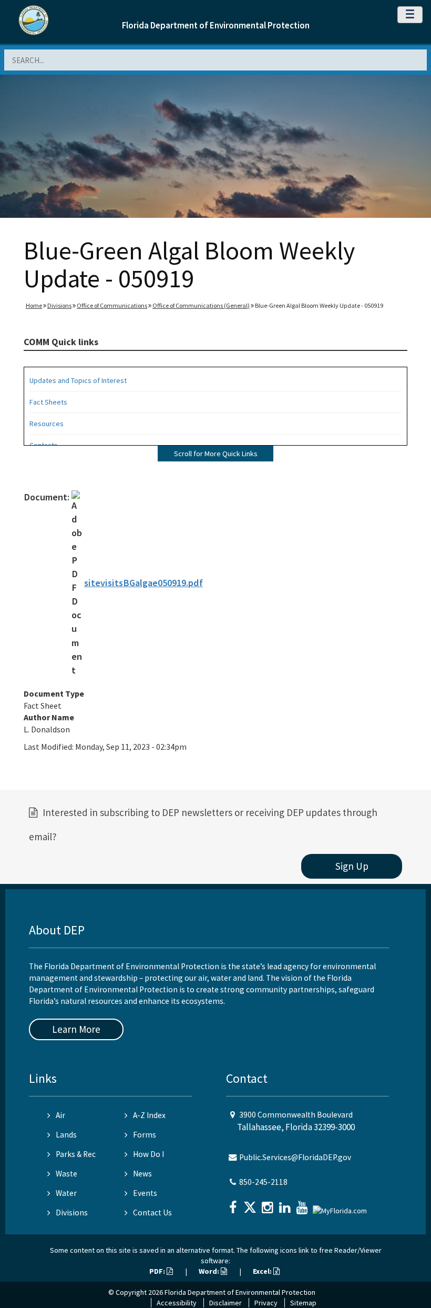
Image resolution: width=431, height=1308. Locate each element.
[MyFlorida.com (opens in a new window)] (341, 1206)
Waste (66, 1174)
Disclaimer (225, 1302)
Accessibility (177, 1302)
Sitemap (303, 1302)
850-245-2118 (263, 1182)
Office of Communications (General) (201, 305)
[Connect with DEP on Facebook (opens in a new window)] (234, 1204)
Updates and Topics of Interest (78, 380)
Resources (46, 423)
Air (60, 1115)
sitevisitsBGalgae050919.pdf (143, 583)
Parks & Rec (76, 1154)
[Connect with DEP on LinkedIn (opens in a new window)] (286, 1204)
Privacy (266, 1302)
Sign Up (351, 866)
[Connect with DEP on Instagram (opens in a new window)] (268, 1204)
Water (66, 1193)
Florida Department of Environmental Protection (216, 25)
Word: (210, 1271)
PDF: (158, 1271)
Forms (144, 1135)
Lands (66, 1135)
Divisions (59, 305)
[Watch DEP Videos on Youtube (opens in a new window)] (303, 1204)
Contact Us (152, 1213)
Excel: (263, 1271)
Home (34, 305)
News (142, 1174)
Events (145, 1193)
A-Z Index (149, 1115)
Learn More (76, 1029)
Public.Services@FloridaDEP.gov (295, 1157)
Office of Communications (112, 305)
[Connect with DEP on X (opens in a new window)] (251, 1204)
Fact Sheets (48, 402)
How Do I (148, 1154)
